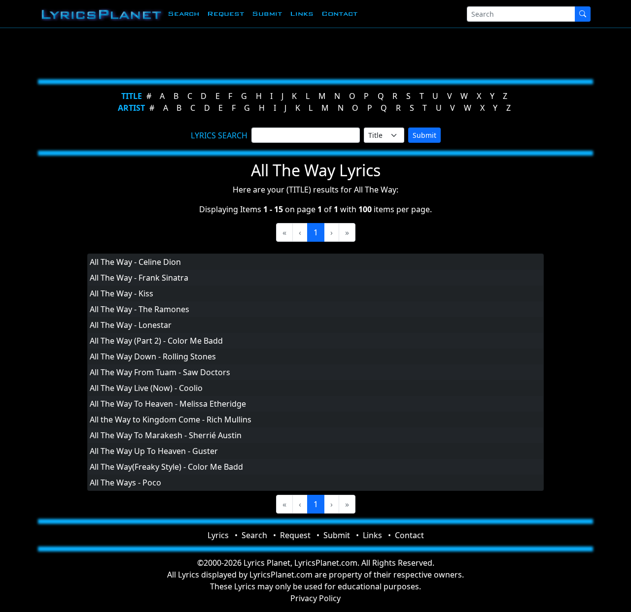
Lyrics (218, 535)
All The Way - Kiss (121, 293)
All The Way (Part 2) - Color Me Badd (156, 340)
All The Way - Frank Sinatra (139, 277)
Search (183, 13)
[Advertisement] (311, 52)
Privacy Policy (315, 598)
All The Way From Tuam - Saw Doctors (160, 372)
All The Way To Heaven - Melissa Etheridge (168, 403)
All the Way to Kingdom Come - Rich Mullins (170, 419)
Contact (339, 13)
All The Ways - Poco (125, 482)
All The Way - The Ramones (139, 309)
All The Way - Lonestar (131, 325)
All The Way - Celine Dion (135, 262)
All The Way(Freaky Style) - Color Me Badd (166, 466)
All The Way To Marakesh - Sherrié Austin (166, 435)
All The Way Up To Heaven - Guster (154, 451)
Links (302, 13)
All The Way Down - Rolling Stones (153, 356)
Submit (267, 13)
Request (225, 13)
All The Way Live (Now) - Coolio (146, 388)
